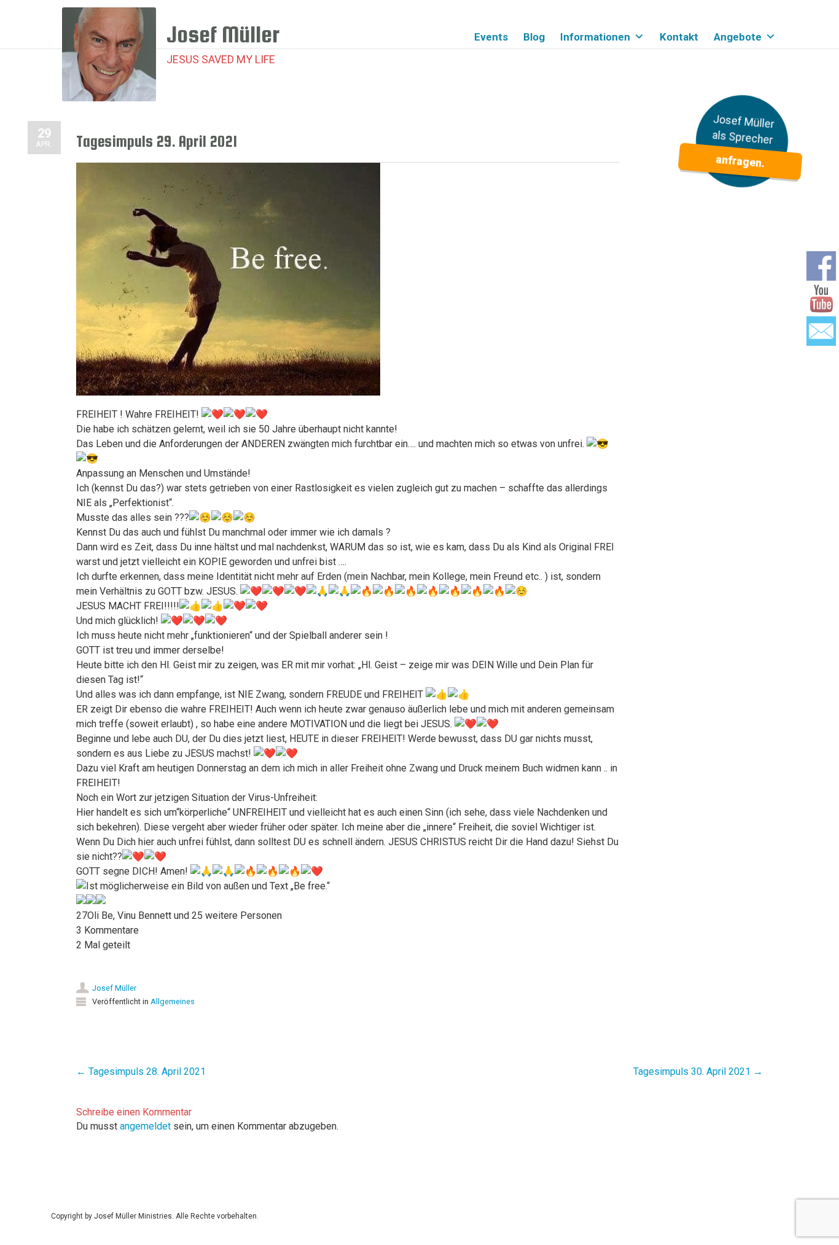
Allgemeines (172, 1001)
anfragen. (740, 161)
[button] (347, 908)
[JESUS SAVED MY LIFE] (114, 54)
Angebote (738, 37)
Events (491, 37)
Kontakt (679, 37)
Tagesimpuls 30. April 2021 (698, 1071)
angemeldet (145, 1126)
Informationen (595, 37)
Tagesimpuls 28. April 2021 (141, 1071)
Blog (534, 37)
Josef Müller (114, 988)
